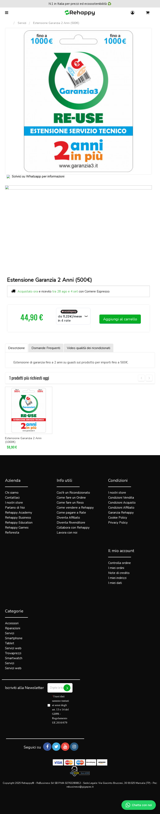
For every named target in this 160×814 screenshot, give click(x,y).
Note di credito (119, 573)
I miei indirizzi (117, 578)
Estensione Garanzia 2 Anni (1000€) (23, 440)
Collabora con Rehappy (73, 527)
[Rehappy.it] (80, 12)
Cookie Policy (117, 517)
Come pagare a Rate (71, 512)
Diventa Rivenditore (71, 522)
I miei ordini (116, 568)
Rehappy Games (17, 527)
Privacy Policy (118, 522)
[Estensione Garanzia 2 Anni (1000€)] (28, 410)
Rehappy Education (18, 522)
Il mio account (121, 551)
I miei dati (115, 583)
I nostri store (14, 503)
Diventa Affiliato (68, 517)
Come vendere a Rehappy (75, 507)
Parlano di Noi (15, 507)
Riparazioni (12, 628)
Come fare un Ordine (71, 498)
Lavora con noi (67, 532)
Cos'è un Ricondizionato (73, 493)
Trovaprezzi (13, 653)
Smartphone (13, 638)
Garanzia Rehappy (121, 512)
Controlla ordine (119, 563)
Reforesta (12, 532)
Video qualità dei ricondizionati (88, 348)
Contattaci (12, 498)
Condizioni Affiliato (121, 507)
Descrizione (16, 348)
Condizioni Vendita (121, 498)
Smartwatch (13, 658)
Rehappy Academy (18, 512)
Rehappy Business (18, 517)
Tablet (9, 643)
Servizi (22, 23)
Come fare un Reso (70, 503)
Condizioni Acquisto (122, 503)
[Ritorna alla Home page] (9, 23)
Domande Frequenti (45, 348)
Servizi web (13, 648)
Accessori (12, 623)
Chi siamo (12, 493)
